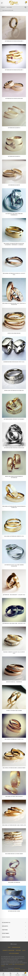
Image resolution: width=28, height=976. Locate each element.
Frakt (9, 947)
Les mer (10, 964)
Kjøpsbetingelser (16, 947)
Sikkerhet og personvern (8, 950)
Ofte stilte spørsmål (14, 953)
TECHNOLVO (22, 970)
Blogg (23, 950)
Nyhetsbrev (18, 950)
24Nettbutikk (17, 968)
